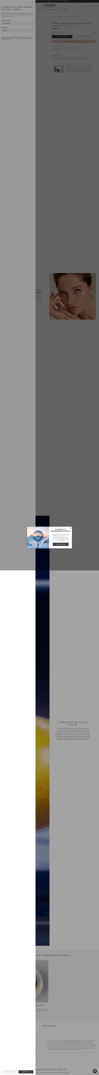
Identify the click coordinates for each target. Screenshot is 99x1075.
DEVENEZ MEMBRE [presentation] (60, 544)
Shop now (26, 1071)
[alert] (49, 537)
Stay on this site (9, 1071)
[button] (70, 528)
